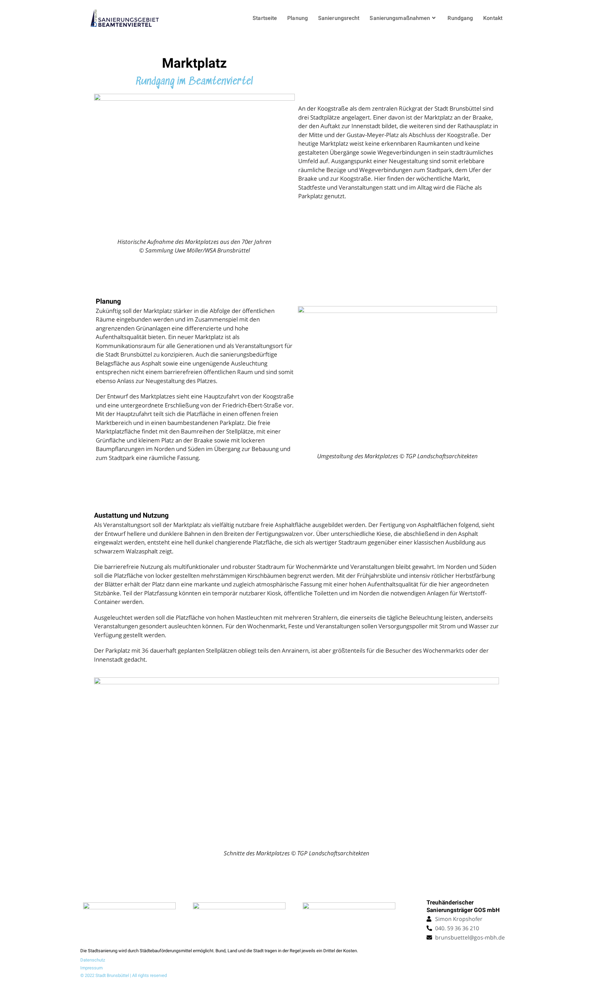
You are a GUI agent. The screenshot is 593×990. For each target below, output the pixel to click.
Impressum (91, 967)
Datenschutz (92, 960)
